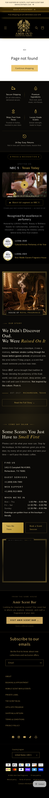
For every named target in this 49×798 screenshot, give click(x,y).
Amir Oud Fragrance (21, 775)
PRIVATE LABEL (12, 695)
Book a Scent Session (36, 527)
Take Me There (10, 527)
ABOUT (8, 676)
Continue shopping (24, 68)
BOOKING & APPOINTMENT (16, 682)
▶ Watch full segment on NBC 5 (24, 203)
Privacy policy (36, 775)
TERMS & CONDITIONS (14, 719)
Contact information (25, 784)
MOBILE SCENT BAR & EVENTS (18, 688)
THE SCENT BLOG (12, 701)
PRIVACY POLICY (12, 725)
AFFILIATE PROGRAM (14, 707)
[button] (5, 28)
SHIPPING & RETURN (14, 713)
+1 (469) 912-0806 (13, 491)
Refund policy (12, 779)
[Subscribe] (40, 663)
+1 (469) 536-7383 (13, 482)
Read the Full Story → (24, 403)
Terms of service (25, 779)
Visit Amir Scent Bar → (24, 620)
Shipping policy (39, 779)
